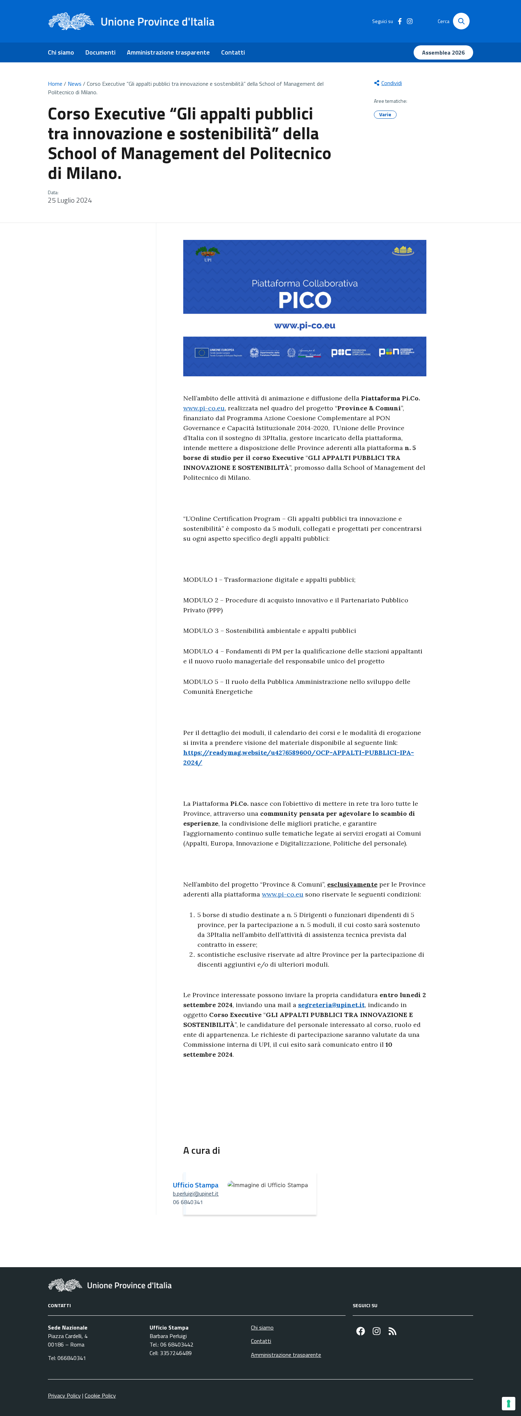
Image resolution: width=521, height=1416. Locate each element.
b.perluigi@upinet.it (196, 1193)
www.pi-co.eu (204, 408)
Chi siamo (61, 52)
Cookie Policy (100, 1395)
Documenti (100, 52)
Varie (385, 114)
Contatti (233, 52)
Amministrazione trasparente (168, 52)
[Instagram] (377, 1331)
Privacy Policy (64, 1395)
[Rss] (392, 1331)
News (75, 83)
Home (55, 83)
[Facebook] (361, 1331)
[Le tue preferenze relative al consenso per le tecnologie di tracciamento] (508, 1403)
